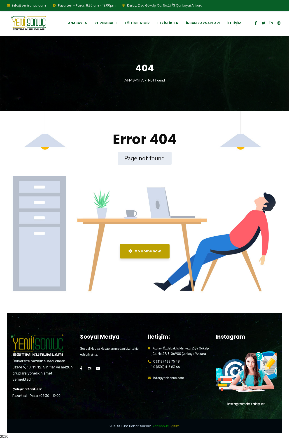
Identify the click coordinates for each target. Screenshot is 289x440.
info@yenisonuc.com (29, 5)
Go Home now (147, 251)
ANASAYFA (134, 80)
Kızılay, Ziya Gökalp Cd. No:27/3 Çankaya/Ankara (164, 5)
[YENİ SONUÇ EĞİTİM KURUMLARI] (29, 23)
